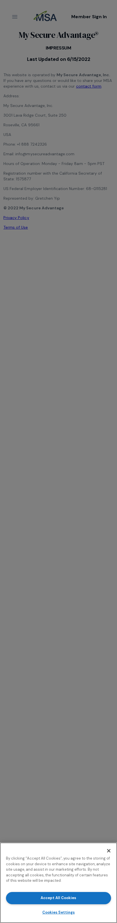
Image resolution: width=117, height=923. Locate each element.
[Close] (109, 850)
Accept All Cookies (58, 897)
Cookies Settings (58, 912)
